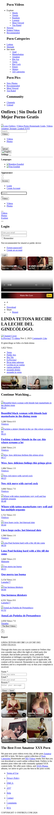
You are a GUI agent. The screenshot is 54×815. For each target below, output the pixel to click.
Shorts (15, 13)
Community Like (39, 338)
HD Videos (30, 758)
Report (15, 312)
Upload (10, 105)
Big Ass (15, 59)
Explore (4, 218)
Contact (10, 798)
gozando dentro (13, 370)
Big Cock (16, 64)
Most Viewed (18, 23)
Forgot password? (14, 247)
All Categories (18, 72)
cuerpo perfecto (13, 367)
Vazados (4, 623)
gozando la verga (14, 372)
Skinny (15, 69)
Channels (11, 102)
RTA (9, 808)
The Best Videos (9, 626)
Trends (15, 15)
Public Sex (11, 355)
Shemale (10, 47)
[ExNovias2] (9, 336)
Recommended (13, 33)
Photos (10, 141)
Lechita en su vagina (16, 365)
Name (4, 671)
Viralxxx (5, 424)
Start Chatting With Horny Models (9, 266)
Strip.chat (5, 268)
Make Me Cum (26, 295)
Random (16, 18)
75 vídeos (15, 338)
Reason (5, 682)
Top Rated (16, 25)
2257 (9, 788)
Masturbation (18, 54)
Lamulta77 (6, 582)
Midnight (5, 561)
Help (9, 793)
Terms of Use (12, 773)
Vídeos (10, 139)
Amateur (16, 57)
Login (9, 186)
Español (20, 164)
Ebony (15, 67)
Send (12, 691)
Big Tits (10, 357)
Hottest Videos (13, 30)
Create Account (13, 188)
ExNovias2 (6, 338)
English (16, 166)
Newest (10, 28)
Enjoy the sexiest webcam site (35, 713)
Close (4, 691)
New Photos (12, 83)
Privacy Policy (13, 778)
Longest (15, 20)
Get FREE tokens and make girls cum (37, 266)
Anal (14, 52)
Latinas (10, 44)
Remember (8, 238)
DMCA (10, 783)
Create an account (14, 250)
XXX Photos (42, 766)
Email (4, 677)
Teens (14, 62)
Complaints (12, 803)
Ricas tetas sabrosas (15, 362)
